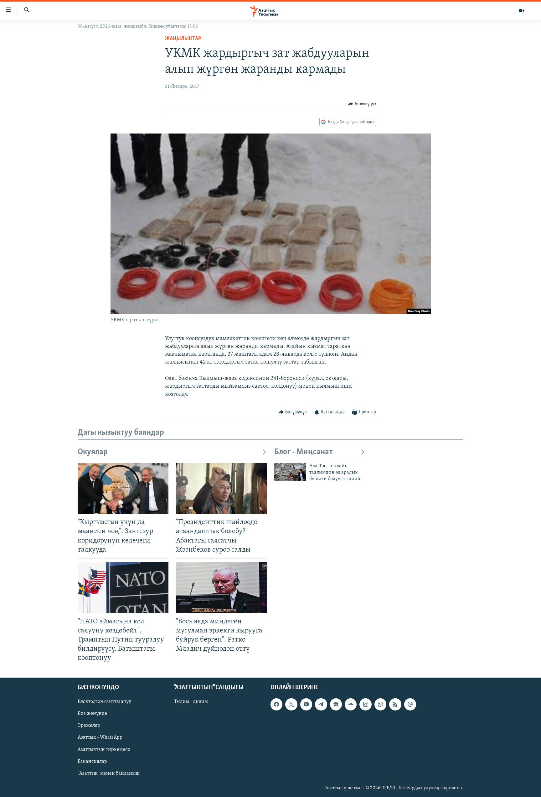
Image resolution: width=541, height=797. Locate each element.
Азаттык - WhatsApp (100, 737)
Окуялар (93, 452)
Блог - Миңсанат (303, 452)
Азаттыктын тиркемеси (104, 749)
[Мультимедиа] (521, 10)
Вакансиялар (92, 761)
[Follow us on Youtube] (306, 704)
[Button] (362, 104)
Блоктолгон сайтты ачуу (104, 701)
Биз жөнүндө (92, 713)
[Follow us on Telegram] (321, 704)
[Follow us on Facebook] (276, 704)
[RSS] (395, 704)
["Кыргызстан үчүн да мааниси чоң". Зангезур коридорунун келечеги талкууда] (123, 488)
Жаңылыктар (183, 39)
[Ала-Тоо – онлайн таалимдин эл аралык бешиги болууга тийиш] (290, 472)
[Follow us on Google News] (336, 704)
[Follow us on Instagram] (365, 704)
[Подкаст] (410, 704)
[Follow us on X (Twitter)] (291, 704)
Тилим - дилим (191, 701)
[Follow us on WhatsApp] (380, 704)
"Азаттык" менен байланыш (109, 773)
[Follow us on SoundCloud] (351, 704)
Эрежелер (89, 725)
